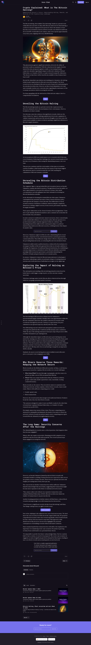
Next (64, 560)
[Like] (24, 594)
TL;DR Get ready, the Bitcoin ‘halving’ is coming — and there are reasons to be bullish (39, 610)
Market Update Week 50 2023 (32, 597)
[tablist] (28, 570)
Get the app (51, 639)
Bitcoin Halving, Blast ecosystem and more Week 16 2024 (39, 607)
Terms (47, 636)
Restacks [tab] (31, 569)
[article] (45, 591)
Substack (39, 642)
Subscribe (80, 2)
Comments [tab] (26, 569)
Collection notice (53, 636)
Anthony (27, 16)
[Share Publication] (76, 2)
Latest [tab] (27, 585)
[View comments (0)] (28, 20)
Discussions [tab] (32, 585)
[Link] (21, 104)
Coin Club (31, 592)
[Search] (73, 2)
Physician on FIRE (33, 612)
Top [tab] (24, 585)
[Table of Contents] (1, 322)
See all (25, 617)
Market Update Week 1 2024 (31, 589)
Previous (28, 560)
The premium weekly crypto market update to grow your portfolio (37, 590)
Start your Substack (42, 639)
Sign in (87, 2)
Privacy (44, 636)
